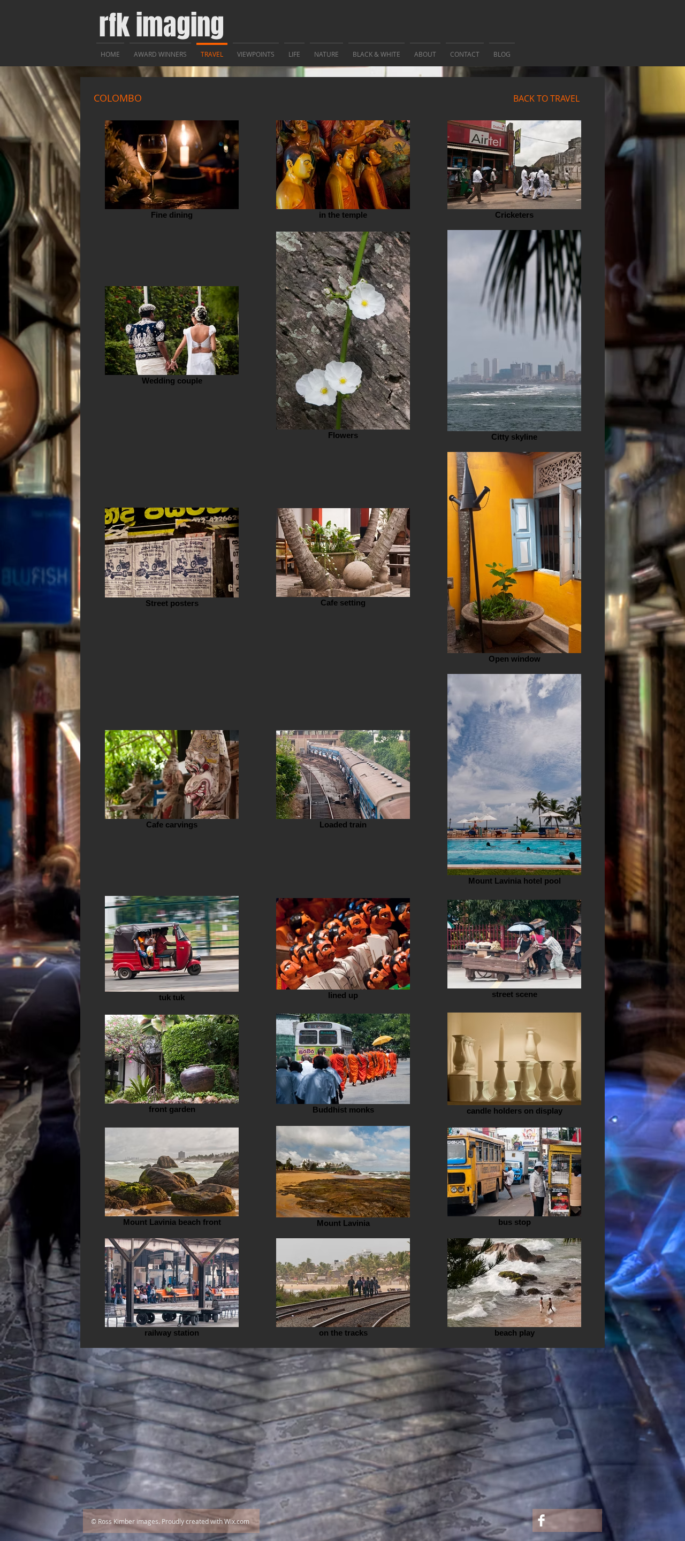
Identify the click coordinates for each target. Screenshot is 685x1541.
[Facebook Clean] (541, 1520)
